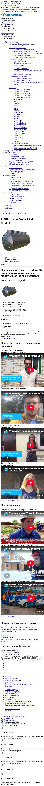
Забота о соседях (15, 177)
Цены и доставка (11, 166)
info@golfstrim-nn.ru (8, 720)
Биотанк (17, 116)
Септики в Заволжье (21, 46)
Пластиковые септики (22, 55)
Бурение (33, 7)
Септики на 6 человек (22, 91)
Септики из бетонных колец (24, 50)
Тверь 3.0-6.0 (18, 139)
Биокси (16, 118)
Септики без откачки (21, 69)
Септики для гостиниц (22, 80)
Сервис (11, 9)
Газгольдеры (19, 9)
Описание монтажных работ (15, 703)
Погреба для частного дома (19, 164)
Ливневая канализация (17, 158)
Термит (16, 141)
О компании (9, 192)
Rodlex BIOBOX (20, 124)
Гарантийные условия (17, 187)
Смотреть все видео (8, 617)
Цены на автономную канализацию (22, 170)
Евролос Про (18, 122)
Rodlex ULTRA (19, 126)
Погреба (34, 11)
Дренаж (27, 9)
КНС (12, 11)
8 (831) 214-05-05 (14, 652)
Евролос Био (18, 120)
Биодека (17, 114)
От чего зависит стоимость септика (22, 185)
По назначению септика (18, 76)
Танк (15, 105)
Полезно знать (10, 175)
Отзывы (12, 179)
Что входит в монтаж (13, 699)
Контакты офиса (15, 202)
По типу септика (15, 59)
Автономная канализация (18, 143)
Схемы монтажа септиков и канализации (20, 705)
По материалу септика (17, 48)
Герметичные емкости (23, 11)
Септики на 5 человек (22, 90)
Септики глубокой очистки (24, 78)
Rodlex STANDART (21, 130)
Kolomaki (17, 111)
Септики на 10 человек (22, 93)
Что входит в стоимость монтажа (21, 181)
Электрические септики (22, 74)
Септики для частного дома (24, 86)
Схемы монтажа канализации (20, 191)
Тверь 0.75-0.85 (19, 133)
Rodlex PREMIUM (20, 128)
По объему (13, 88)
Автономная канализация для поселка (27, 145)
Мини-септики (19, 65)
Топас (16, 107)
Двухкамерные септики (22, 63)
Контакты (8, 711)
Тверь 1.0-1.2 (18, 135)
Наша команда (14, 194)
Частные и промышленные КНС (21, 162)
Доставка (12, 173)
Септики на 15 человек (22, 95)
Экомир (16, 101)
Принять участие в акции (10, 5)
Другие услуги (10, 152)
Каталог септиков (11, 42)
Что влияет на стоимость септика (17, 707)
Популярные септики (13, 151)
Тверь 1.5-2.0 (18, 137)
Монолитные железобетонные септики (28, 53)
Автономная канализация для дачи (26, 147)
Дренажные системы (17, 156)
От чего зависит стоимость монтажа (18, 701)
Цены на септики (15, 168)
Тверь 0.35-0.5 (19, 131)
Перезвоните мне (7, 23)
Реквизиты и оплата (16, 198)
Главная (27, 7)
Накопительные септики (23, 67)
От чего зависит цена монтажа (20, 183)
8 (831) (7, 25)
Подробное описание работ (19, 189)
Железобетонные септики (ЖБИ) (26, 51)
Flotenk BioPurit (19, 112)
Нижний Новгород (7, 18)
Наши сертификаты (16, 196)
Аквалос (17, 103)
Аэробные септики (21, 61)
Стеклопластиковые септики (24, 57)
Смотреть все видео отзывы (11, 501)
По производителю (16, 99)
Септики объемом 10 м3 (22, 97)
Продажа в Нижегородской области (22, 44)
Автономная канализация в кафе (25, 149)
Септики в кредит (16, 172)
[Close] (2, 728)
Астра (16, 109)
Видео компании (15, 200)
